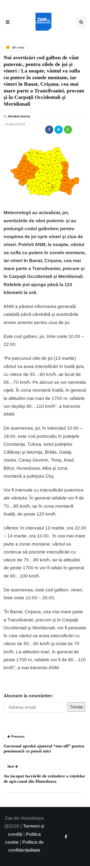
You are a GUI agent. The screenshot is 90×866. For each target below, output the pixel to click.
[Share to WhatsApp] (68, 130)
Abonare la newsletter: (28, 695)
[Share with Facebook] (49, 130)
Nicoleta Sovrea (19, 116)
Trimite (76, 707)
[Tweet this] (58, 130)
